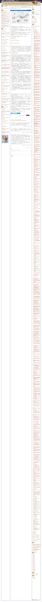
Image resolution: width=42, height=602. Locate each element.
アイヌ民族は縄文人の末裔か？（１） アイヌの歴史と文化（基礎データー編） (36, 467)
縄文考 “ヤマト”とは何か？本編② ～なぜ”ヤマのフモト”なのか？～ (36, 343)
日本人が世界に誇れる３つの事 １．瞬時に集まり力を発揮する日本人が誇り (37, 67)
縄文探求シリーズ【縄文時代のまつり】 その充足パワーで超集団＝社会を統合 (37, 102)
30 (35, 22)
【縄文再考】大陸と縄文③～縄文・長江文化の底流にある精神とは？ (36, 304)
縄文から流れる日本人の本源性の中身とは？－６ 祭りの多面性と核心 (37, 154)
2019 (34, 558)
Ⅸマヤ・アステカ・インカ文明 (36, 537)
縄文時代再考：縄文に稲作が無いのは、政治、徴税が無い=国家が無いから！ (5, 72)
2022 (34, 555)
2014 (34, 563)
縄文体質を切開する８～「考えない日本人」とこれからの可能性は (37, 127)
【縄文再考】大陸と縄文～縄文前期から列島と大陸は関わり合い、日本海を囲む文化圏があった (36, 309)
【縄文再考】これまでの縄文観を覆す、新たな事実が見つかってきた (36, 298)
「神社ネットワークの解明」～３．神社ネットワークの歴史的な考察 (37, 63)
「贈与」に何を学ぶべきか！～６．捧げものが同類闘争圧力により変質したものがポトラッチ (37, 137)
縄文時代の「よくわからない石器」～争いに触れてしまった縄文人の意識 (37, 269)
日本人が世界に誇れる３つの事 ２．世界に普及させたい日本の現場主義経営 (37, 65)
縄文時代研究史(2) (35, 499)
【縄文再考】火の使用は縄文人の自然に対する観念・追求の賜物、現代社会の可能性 (36, 289)
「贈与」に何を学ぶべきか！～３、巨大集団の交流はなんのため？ (37, 143)
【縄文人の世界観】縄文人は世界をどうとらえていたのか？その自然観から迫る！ (5, 22)
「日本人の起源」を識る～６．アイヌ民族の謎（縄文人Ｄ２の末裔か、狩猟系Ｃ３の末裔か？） (36, 349)
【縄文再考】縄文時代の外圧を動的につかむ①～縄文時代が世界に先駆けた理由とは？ (36, 313)
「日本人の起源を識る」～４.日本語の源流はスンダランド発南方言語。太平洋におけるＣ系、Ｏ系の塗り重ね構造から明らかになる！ (37, 72)
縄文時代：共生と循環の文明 (36, 186)
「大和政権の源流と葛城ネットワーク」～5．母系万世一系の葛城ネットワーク (37, 70)
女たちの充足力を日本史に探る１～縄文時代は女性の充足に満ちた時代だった (37, 61)
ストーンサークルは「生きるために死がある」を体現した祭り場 (37, 204)
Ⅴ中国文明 (34, 533)
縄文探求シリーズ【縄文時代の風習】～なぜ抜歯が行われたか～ (37, 105)
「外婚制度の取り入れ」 (16, 29)
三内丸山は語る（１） (35, 497)
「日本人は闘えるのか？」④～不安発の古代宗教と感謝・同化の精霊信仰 (36, 474)
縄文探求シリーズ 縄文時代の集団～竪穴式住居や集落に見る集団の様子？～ (37, 108)
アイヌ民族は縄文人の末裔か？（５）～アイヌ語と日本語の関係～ (36, 460)
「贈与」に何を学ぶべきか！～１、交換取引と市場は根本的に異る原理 (37, 146)
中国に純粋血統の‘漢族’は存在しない (5, 79)
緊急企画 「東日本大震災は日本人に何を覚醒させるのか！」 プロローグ (37, 100)
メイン (15, 7)
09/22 (2, 109)
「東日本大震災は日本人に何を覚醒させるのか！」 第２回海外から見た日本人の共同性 (37, 97)
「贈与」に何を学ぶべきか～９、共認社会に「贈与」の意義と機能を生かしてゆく (36, 448)
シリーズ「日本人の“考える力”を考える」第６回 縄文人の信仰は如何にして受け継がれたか (37, 116)
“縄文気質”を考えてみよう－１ (37, 191)
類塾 (33, 574)
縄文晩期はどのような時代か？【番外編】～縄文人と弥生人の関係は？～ (36, 361)
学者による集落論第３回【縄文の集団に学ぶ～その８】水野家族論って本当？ (37, 119)
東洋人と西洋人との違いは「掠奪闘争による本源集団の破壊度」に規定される (37, 160)
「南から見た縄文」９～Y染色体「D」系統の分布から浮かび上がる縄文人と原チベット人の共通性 (36, 393)
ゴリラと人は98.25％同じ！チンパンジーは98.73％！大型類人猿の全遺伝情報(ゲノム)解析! (36, 549)
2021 (34, 556)
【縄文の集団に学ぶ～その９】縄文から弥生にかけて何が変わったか (36, 428)
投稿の (34, 577)
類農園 (36, 574)
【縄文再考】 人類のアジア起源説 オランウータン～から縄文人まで (36, 294)
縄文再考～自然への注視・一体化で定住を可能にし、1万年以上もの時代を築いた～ (37, 45)
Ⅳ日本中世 (34, 532)
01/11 (2, 133)
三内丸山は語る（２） (35, 496)
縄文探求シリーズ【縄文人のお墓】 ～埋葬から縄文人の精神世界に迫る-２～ (37, 111)
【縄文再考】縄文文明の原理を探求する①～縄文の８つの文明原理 (37, 38)
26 (32, 22)
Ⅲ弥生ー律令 (34, 531)
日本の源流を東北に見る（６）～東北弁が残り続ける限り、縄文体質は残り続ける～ (36, 335)
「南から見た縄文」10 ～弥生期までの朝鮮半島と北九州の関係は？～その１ (36, 391)
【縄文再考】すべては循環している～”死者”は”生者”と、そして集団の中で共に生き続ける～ (5, 56)
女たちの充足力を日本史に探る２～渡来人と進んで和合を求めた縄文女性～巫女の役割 (37, 59)
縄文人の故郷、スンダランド (5, 88)
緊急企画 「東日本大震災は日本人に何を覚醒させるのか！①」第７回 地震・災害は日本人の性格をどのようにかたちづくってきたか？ (37, 83)
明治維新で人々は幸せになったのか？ (5, 104)
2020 (34, 557)
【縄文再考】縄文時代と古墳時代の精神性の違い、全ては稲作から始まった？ (37, 36)
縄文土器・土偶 (35, 277)
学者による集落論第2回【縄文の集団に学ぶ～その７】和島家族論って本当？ (37, 121)
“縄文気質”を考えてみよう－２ (37, 190)
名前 (11, 148)
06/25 (2, 119)
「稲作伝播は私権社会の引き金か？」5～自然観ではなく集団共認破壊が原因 (37, 151)
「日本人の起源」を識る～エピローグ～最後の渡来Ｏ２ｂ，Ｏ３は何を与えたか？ (36, 347)
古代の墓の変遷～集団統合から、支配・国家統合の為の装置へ (37, 240)
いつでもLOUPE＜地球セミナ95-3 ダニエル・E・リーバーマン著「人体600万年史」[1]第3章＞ (36, 547)
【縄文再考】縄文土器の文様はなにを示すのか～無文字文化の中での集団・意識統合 (5, 76)
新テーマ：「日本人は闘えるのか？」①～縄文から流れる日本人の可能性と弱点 (37, 169)
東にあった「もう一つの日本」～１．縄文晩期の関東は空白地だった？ (36, 330)
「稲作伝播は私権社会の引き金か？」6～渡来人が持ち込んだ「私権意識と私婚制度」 (37, 149)
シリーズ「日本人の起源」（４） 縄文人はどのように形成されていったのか (36, 419)
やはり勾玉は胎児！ (36, 207)
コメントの (34, 578)
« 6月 (32, 23)
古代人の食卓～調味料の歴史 (5, 42)
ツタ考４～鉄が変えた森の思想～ (36, 362)
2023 (34, 554)
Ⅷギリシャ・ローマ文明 (35, 536)
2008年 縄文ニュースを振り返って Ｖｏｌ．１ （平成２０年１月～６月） (36, 487)
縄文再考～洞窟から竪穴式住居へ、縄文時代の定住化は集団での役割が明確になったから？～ (37, 50)
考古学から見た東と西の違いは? (36, 484)
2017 (34, 560)
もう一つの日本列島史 (35, 510)
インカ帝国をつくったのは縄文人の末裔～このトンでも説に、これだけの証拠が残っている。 (5, 33)
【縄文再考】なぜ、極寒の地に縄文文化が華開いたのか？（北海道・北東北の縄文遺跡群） (36, 287)
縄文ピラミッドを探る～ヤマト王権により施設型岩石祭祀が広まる (37, 172)
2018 (34, 559)
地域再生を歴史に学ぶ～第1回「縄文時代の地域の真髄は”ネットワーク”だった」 (37, 57)
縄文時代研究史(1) (35, 500)
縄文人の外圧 (35, 29)
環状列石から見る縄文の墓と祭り (5, 23)
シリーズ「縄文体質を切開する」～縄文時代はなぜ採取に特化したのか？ (36, 445)
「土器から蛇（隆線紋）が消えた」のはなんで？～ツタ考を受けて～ (36, 358)
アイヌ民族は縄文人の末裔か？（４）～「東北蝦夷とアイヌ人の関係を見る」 (36, 462)
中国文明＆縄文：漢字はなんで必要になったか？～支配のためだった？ (36, 524)
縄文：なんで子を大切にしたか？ (36, 498)
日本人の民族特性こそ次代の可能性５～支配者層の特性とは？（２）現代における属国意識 (36, 365)
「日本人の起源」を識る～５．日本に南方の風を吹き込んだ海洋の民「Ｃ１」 (36, 351)
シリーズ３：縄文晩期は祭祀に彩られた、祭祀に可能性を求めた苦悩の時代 (36, 382)
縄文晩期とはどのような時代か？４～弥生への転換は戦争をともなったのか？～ (37, 77)
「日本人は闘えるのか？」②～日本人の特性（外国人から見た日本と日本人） (37, 165)
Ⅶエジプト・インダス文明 (36, 535)
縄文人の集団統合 (35, 31)
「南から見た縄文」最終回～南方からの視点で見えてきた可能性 (37, 81)
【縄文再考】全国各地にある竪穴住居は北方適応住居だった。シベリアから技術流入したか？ (5, 60)
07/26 (2, 118)
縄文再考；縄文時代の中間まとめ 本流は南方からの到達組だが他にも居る (36, 311)
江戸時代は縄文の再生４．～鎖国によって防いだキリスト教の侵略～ (36, 323)
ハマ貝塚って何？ (3, 30)
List (29, 115)
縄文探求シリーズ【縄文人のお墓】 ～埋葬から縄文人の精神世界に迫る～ (37, 113)
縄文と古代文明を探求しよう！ (10, 1)
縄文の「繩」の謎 (35, 319)
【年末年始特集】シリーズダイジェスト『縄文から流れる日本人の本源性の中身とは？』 (36, 458)
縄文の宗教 (35, 218)
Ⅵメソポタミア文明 (35, 534)
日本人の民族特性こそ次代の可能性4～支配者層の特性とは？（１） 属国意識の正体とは (37, 75)
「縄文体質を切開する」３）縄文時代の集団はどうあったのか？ (37, 134)
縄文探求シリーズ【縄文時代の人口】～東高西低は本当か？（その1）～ (36, 405)
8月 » (34, 23)
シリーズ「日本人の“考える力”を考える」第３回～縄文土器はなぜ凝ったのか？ (36, 425)
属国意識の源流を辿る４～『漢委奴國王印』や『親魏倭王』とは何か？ (36, 375)
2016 (34, 561)
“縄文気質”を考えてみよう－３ (37, 185)
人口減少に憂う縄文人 (36, 274)
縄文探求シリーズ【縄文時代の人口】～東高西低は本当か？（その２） (36, 403)
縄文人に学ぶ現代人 (36, 267)
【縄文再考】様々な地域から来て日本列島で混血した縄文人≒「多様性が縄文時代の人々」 (36, 300)
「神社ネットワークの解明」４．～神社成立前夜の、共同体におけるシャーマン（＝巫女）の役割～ (36, 321)
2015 (34, 562)
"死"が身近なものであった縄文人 (5, 39)
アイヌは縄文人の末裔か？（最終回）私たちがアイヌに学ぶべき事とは (36, 453)
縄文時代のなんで (35, 229)
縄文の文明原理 (35, 177)
